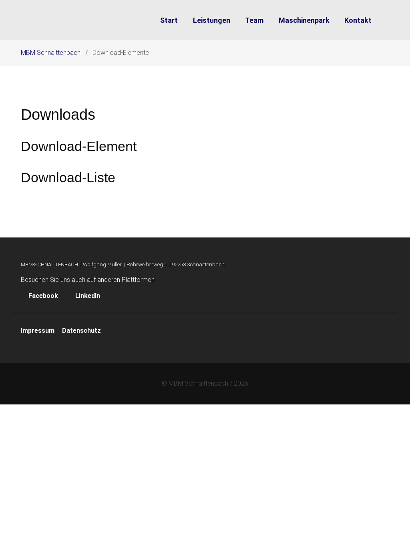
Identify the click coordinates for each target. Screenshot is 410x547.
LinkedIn (87, 296)
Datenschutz (81, 330)
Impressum (37, 330)
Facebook (43, 296)
